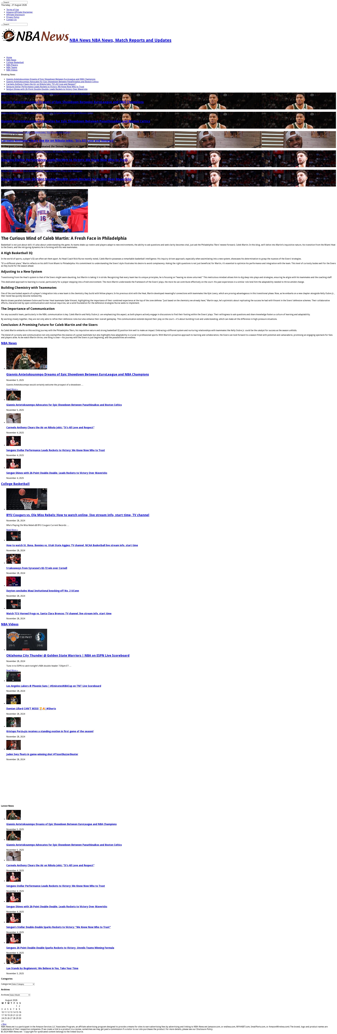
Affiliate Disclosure (15, 14)
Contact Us (11, 19)
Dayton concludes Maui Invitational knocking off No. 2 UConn (42, 590)
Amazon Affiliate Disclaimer (19, 12)
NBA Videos (11, 70)
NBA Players (12, 65)
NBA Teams (11, 67)
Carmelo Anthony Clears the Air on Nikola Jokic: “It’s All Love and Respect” (41, 84)
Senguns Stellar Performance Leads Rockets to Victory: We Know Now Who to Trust (45, 86)
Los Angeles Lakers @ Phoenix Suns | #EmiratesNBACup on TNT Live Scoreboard (53, 686)
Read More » (12, 389)
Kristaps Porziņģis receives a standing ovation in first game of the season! (49, 731)
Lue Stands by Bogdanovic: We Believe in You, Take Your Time (42, 968)
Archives (5, 995)
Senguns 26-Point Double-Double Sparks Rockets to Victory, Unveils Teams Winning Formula (60, 947)
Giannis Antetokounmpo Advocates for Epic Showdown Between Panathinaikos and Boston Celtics (52, 81)
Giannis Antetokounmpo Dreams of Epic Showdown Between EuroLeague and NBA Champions (50, 79)
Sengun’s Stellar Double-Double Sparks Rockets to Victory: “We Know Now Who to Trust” (58, 927)
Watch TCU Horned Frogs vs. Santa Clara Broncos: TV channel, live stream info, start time (58, 613)
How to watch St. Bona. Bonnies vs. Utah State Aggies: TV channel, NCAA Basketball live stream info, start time (72, 545)
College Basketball (15, 62)
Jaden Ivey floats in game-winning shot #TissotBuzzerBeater (42, 754)
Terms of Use (12, 9)
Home (9, 57)
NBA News (11, 60)
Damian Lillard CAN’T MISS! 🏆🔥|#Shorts (31, 708)
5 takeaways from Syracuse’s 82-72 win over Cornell (36, 568)
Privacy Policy (12, 17)
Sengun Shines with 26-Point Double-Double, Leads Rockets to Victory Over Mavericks (46, 89)
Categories (6, 984)
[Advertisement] (32, 50)
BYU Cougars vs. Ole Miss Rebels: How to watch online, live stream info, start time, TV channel (77, 515)
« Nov (3, 1024)
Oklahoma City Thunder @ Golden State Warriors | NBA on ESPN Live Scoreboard (68, 655)
